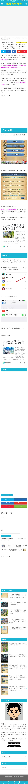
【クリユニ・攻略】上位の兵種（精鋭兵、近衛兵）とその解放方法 (17, 628)
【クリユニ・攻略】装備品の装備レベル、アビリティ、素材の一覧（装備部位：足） (17, 677)
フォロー (19, 783)
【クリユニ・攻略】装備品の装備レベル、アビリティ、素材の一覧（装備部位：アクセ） (17, 667)
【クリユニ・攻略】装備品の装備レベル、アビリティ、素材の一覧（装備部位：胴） (17, 688)
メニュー (8, 783)
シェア (14, 783)
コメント (3, 517)
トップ (25, 783)
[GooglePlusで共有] (19, 51)
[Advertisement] (14, 21)
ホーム (3, 783)
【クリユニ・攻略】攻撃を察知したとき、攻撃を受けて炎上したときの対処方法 (17, 621)
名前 (2, 530)
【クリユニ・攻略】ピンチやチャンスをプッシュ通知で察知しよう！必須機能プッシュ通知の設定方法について (13, 597)
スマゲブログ (13, 776)
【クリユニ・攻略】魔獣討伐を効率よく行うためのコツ (17, 603)
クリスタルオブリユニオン (7, 495)
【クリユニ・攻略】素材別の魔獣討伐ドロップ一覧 (17, 643)
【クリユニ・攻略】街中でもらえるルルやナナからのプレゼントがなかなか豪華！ (17, 611)
